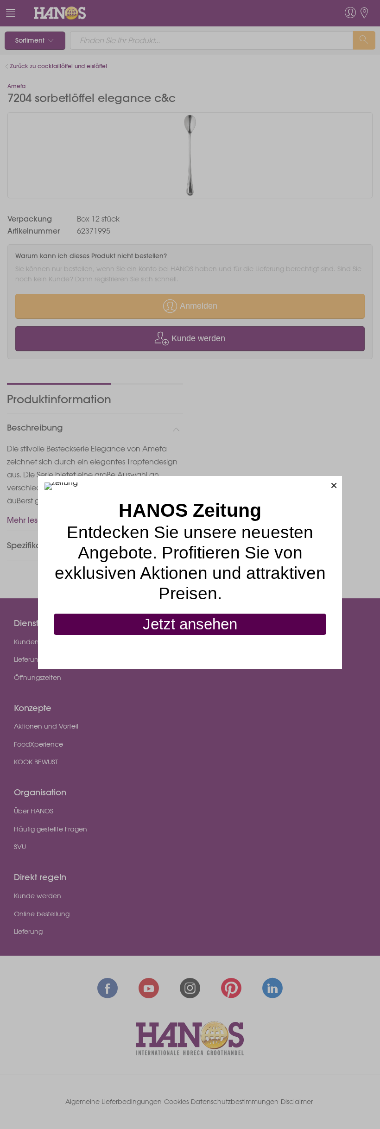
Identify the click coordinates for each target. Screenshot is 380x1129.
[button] (334, 484)
